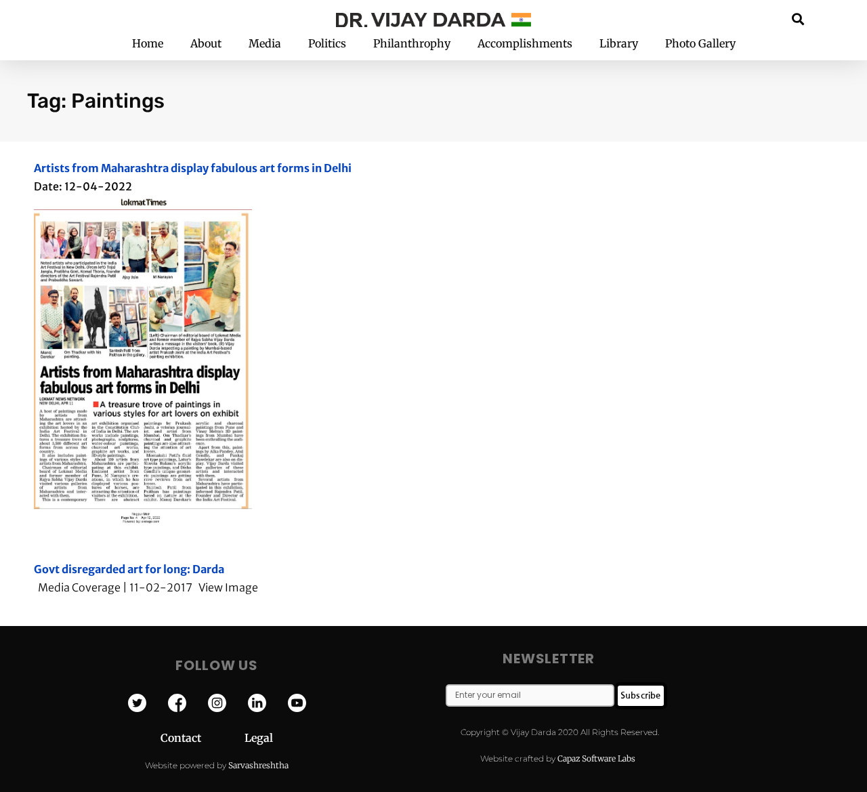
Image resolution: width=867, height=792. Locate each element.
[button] (798, 18)
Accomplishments (525, 43)
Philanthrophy (411, 43)
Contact (203, 738)
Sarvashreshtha (258, 765)
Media (265, 43)
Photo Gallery (700, 43)
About (205, 43)
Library (618, 43)
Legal (259, 738)
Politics (327, 43)
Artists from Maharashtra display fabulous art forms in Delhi (193, 168)
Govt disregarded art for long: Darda (129, 569)
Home (147, 43)
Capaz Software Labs (596, 758)
